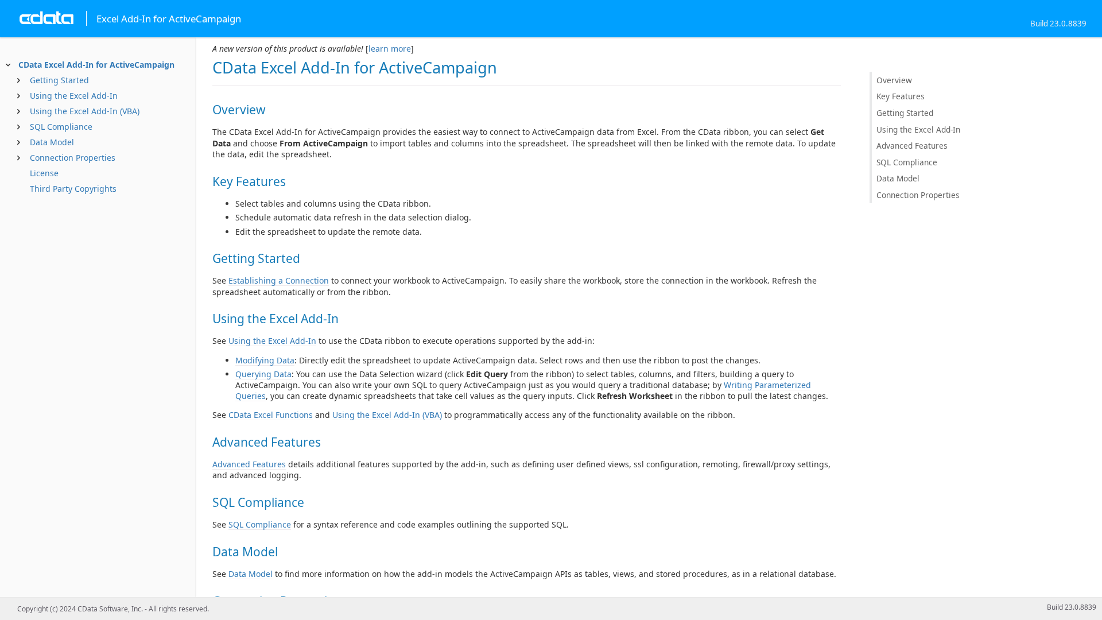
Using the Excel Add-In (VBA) (84, 111)
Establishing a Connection (278, 280)
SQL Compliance (61, 126)
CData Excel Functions (270, 414)
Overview (894, 80)
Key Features (900, 96)
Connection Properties (72, 157)
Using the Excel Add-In (74, 95)
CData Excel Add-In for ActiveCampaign (96, 64)
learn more (389, 48)
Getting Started (59, 80)
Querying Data (263, 374)
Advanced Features (249, 464)
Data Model (52, 142)
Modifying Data (264, 360)
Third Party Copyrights (73, 188)
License (44, 173)
